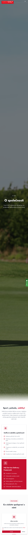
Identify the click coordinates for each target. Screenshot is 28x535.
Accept (11, 531)
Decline (23, 531)
